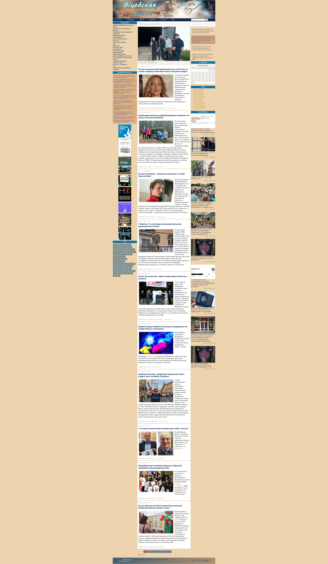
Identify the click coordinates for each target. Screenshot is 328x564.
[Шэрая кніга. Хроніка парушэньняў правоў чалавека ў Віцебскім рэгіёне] (124, 147)
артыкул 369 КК (130, 263)
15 (210, 75)
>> (169, 551)
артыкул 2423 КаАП (119, 266)
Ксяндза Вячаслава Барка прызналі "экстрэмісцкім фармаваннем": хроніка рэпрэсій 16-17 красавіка (123, 113)
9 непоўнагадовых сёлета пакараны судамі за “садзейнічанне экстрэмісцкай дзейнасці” (203, 153)
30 (213, 80)
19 (199, 78)
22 (210, 78)
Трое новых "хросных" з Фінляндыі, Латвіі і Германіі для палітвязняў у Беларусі (124, 117)
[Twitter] (199, 560)
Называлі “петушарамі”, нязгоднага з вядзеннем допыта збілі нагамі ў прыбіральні (202, 258)
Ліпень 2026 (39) (198, 91)
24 (192, 80)
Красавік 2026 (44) (198, 96)
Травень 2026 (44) (198, 94)
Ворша (128, 244)
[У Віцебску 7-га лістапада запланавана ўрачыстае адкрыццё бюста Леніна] (156, 240)
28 (206, 80)
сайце (177, 520)
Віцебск (116, 247)
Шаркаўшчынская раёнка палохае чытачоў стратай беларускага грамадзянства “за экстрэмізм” (202, 310)
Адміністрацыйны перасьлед (156, 108)
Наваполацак (117, 254)
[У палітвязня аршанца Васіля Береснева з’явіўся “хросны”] (156, 443)
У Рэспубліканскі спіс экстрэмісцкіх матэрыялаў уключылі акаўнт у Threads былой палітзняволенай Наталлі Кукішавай (202, 283)
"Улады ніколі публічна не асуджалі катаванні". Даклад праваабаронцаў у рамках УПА (123, 102)
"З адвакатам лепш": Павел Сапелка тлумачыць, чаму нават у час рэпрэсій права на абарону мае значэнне (124, 86)
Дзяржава (151, 546)
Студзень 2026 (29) (198, 101)
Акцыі (149, 166)
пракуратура (124, 271)
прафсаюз (131, 271)
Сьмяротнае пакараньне (155, 319)
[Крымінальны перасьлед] (124, 233)
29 (210, 80)
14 (206, 75)
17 (192, 78)
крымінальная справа (119, 268)
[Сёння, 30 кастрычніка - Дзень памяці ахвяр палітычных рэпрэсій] (156, 293)
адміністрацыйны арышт (120, 259)
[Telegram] (192, 560)
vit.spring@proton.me (124, 561)
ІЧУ (115, 244)
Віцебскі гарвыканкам (119, 249)
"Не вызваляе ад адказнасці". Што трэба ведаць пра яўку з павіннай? (123, 76)
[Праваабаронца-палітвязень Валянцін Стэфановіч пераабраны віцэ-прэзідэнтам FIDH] (156, 481)
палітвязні (116, 271)
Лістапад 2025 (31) (198, 105)
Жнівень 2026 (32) (198, 89)
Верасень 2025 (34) (198, 108)
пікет (115, 273)
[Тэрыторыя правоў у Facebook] (124, 131)
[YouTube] (206, 560)
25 (196, 80)
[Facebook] (196, 560)
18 (196, 78)
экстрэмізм (116, 275)
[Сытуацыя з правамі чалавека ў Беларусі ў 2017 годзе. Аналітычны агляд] (124, 207)
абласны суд (121, 256)
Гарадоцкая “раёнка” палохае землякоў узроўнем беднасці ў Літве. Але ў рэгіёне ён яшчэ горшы (202, 130)
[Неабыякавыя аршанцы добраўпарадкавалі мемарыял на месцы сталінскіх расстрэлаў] (156, 132)
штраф (130, 273)
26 (199, 80)
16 (213, 75)
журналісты (129, 266)
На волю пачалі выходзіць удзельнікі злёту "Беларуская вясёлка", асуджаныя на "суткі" (201, 365)
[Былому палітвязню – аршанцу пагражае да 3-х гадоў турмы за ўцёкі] (156, 190)
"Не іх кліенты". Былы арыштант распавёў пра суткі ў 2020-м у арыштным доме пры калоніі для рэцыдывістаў (124, 97)
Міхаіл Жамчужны (130, 251)
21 (206, 78)
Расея (130, 254)
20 (203, 78)
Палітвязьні (151, 217)
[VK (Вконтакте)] (202, 560)
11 (196, 75)
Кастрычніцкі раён (118, 251)
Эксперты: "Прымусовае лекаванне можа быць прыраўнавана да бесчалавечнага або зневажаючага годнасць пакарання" (124, 81)
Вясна (143, 13)
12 (199, 75)
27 (203, 80)
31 (192, 83)
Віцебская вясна (127, 559)
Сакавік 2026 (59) (198, 98)
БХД (123, 244)
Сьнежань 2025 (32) (199, 103)
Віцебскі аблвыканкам (125, 247)
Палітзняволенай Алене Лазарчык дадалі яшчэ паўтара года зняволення (123, 121)
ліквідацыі (150, 356)
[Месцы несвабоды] (124, 165)
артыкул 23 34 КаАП (119, 263)
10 (192, 75)
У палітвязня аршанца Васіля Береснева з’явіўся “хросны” (163, 429)
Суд (149, 367)
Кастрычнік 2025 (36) (199, 106)
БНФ (119, 244)
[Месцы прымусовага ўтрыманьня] (124, 219)
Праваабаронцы (152, 421)
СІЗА (115, 256)
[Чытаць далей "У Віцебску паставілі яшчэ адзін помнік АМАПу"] (203, 168)
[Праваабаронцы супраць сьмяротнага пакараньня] (124, 194)
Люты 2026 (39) (197, 99)
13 (203, 75)
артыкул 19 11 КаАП (119, 261)
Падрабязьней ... (172, 108)
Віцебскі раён (130, 249)
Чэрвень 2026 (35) (198, 93)
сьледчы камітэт (122, 273)
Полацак (124, 254)
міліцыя (129, 268)
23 (213, 78)
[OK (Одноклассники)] (209, 560)
